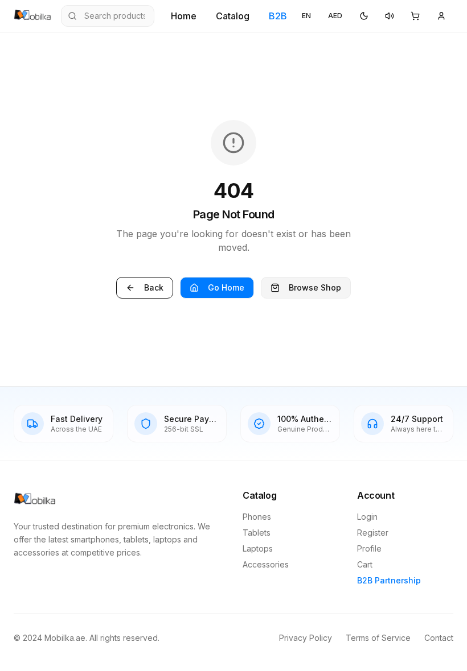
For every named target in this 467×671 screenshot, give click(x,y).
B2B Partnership (389, 580)
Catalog (232, 16)
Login (367, 516)
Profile (369, 548)
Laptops (258, 548)
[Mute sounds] (389, 16)
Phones (257, 516)
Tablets (257, 532)
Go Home (226, 287)
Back (153, 287)
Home (183, 16)
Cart (364, 564)
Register (372, 532)
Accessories (266, 564)
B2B (278, 16)
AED (335, 15)
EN (306, 15)
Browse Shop (315, 287)
